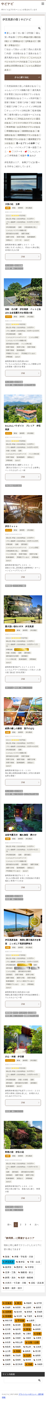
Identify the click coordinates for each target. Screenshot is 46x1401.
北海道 (8, 1303)
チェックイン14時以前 (30, 106)
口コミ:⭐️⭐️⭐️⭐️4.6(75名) (15, 740)
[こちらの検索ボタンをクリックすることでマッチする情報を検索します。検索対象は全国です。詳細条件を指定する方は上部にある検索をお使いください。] (39, 1380)
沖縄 (30, 1364)
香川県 (38, 1351)
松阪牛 (23, 155)
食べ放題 (32, 147)
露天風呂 (24, 544)
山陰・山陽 (33, 1342)
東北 (19, 1303)
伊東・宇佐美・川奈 (23, 1257)
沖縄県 (39, 1364)
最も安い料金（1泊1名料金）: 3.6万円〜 (20, 1163)
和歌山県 (18, 1342)
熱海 (7, 1257)
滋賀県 (7, 1338)
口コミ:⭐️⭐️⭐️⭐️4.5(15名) (15, 215)
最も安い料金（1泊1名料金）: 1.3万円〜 (20, 641)
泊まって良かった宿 (16, 49)
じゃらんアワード (21, 649)
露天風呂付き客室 (12, 233)
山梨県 (31, 1320)
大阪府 (28, 1338)
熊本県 (28, 1360)
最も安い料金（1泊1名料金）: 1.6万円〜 (20, 444)
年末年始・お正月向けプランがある (23, 127)
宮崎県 (7, 1364)
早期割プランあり (12, 353)
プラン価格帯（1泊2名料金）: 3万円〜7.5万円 (22, 962)
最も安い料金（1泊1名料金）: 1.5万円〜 (20, 538)
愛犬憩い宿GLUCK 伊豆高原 (19, 626)
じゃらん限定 (33, 337)
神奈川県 (8, 1320)
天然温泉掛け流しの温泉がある (21, 86)
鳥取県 (7, 1347)
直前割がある (28, 131)
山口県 (7, 1351)
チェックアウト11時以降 (18, 111)
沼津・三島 (10, 1272)
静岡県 (20, 208)
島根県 (18, 1347)
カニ (23, 984)
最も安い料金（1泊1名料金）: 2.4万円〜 (20, 846)
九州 (28, 1355)
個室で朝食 (35, 102)
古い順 (21, 33)
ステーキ (18, 240)
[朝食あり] (18, 41)
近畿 (38, 1334)
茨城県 (39, 1312)
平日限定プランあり (28, 353)
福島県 (38, 1307)
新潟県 (18, 1325)
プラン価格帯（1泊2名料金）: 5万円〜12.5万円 (22, 331)
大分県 (38, 1360)
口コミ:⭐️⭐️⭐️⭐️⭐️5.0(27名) (16, 638)
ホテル (8, 317)
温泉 (19, 227)
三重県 (28, 1334)
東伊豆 (21, 1262)
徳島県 (27, 1351)
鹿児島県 (18, 1364)
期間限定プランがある (28, 135)
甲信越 (21, 1320)
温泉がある (33, 53)
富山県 (38, 1325)
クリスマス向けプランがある (27, 123)
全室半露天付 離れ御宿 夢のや (21, 835)
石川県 (7, 1329)
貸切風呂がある (13, 98)
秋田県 (18, 1307)
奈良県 (7, 1342)
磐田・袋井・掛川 (13, 1288)
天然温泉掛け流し (30, 227)
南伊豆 (8, 1267)
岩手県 (39, 1303)
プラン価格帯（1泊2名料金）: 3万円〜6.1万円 (22, 541)
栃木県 (19, 1312)
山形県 (28, 1307)
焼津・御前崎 (27, 1278)
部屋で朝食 (21, 237)
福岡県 (38, 1355)
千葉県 (29, 1316)
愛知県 (18, 1334)
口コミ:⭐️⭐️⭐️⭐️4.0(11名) (15, 1068)
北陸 (28, 1325)
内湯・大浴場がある (16, 53)
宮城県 (7, 1307)
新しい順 (11, 33)
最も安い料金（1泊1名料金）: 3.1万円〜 (20, 219)
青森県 (29, 1303)
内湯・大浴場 (10, 451)
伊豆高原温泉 (10, 227)
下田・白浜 (35, 1262)
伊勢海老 (13, 155)
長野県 (7, 1325)
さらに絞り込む (21, 77)
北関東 (8, 1312)
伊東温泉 (9, 544)
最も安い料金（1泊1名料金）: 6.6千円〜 (20, 743)
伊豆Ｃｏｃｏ (11, 526)
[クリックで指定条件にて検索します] (39, 28)
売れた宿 (35, 968)
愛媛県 (7, 1355)
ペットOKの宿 (26, 344)
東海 (13, 208)
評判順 (30, 33)
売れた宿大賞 (34, 49)
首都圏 (8, 1316)
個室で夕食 (11, 106)
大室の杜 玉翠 (12, 204)
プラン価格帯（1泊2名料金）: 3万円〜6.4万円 (22, 746)
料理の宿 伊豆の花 (14, 1152)
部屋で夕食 (22, 102)
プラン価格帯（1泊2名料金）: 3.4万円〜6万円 (22, 447)
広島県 (38, 1347)
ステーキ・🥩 (20, 151)
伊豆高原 (29, 208)
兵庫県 (38, 1338)
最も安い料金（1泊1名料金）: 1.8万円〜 (20, 327)
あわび (32, 155)
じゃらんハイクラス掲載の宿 (16, 230)
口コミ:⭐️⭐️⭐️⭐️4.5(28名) (15, 441)
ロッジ (8, 530)
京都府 (18, 1338)
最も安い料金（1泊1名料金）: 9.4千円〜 (20, 1071)
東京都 (39, 1316)
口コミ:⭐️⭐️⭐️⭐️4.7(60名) (15, 955)
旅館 (7, 208)
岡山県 (28, 1347)
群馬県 (29, 1312)
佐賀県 (7, 1360)
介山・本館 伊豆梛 (14, 1056)
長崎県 (18, 1360)
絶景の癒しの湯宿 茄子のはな (19, 728)
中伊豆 (31, 1267)
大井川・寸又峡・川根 (15, 1283)
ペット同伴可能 (31, 98)
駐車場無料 (31, 237)
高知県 (18, 1355)
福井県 (18, 1329)
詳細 (23, 257)
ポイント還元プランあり (25, 981)
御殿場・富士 (27, 1272)
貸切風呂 (24, 551)
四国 (18, 1351)
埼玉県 (19, 1316)
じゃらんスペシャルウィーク (16, 337)
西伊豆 (19, 1267)
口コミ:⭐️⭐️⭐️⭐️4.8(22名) (15, 324)
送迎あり (9, 240)
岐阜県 (7, 1334)
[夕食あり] (30, 41)
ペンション (10, 630)
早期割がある (12, 131)
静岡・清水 (10, 1278)
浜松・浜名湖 (37, 1283)
